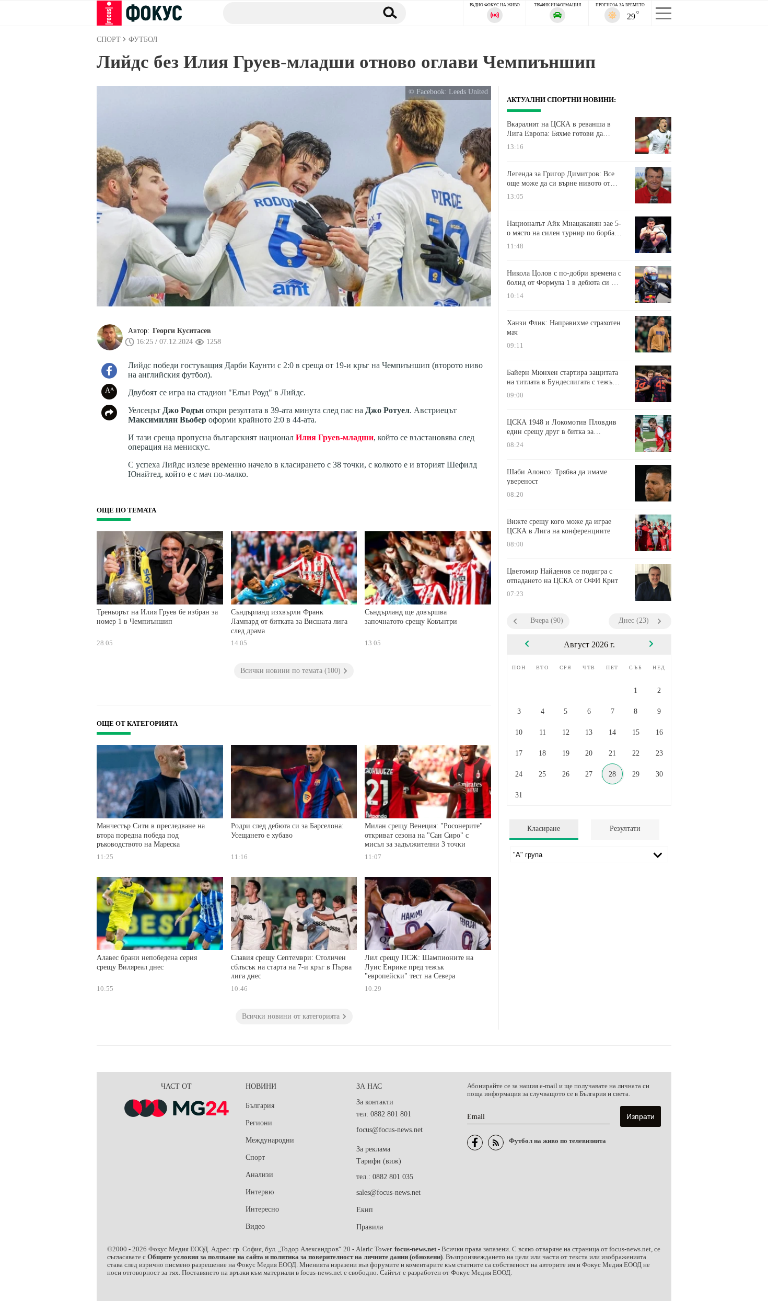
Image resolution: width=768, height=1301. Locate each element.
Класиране (543, 828)
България (260, 1106)
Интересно (262, 1209)
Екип (364, 1210)
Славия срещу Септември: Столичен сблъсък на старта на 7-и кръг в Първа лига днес (291, 967)
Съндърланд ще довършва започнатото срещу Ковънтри (411, 616)
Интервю (260, 1192)
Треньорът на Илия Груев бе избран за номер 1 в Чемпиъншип (157, 616)
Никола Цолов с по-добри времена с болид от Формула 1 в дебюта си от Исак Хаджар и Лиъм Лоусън (564, 278)
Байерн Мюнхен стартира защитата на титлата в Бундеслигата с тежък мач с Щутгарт (562, 377)
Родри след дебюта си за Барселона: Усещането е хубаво (287, 830)
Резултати (625, 828)
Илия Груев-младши (335, 437)
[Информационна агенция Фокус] (475, 1142)
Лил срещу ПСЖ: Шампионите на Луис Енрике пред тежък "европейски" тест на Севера (419, 967)
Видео (255, 1226)
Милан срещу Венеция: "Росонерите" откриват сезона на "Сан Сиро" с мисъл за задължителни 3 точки (424, 835)
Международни (270, 1140)
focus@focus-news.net (389, 1130)
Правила (369, 1227)
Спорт (255, 1157)
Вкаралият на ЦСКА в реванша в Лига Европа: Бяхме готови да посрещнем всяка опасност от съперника (559, 129)
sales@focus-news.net (388, 1192)
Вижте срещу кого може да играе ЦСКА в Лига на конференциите (559, 526)
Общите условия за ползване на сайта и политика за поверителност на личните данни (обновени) (295, 1257)
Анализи (259, 1175)
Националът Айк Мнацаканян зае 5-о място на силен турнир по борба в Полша (564, 228)
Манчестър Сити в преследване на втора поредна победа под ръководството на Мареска (151, 835)
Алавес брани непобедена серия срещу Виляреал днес (147, 962)
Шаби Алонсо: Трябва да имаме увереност (557, 476)
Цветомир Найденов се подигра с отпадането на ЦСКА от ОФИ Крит (562, 576)
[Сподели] (109, 412)
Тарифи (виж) (378, 1161)
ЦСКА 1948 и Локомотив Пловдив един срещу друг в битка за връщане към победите (561, 427)
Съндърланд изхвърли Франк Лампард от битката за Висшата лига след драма (289, 621)
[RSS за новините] (496, 1142)
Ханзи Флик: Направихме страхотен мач (564, 327)
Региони (259, 1123)
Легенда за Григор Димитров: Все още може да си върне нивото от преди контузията (560, 179)
